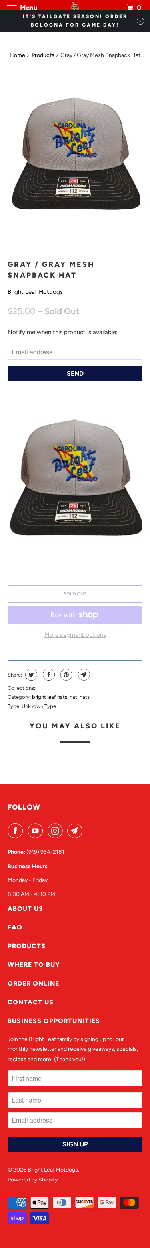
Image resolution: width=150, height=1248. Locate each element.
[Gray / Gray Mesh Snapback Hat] (75, 160)
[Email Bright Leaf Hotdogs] (76, 830)
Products (43, 55)
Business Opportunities (54, 1021)
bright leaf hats (49, 697)
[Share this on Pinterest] (65, 675)
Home (17, 55)
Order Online (33, 983)
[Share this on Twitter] (30, 675)
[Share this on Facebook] (48, 675)
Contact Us (31, 1002)
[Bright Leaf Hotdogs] (75, 8)
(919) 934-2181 (45, 852)
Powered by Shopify (33, 1179)
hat (73, 697)
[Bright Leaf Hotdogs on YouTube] (37, 830)
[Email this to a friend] (83, 675)
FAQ (15, 927)
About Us (25, 908)
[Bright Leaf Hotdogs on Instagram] (57, 830)
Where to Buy (34, 964)
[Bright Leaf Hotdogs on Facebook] (17, 830)
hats (85, 697)
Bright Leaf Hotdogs (35, 291)
